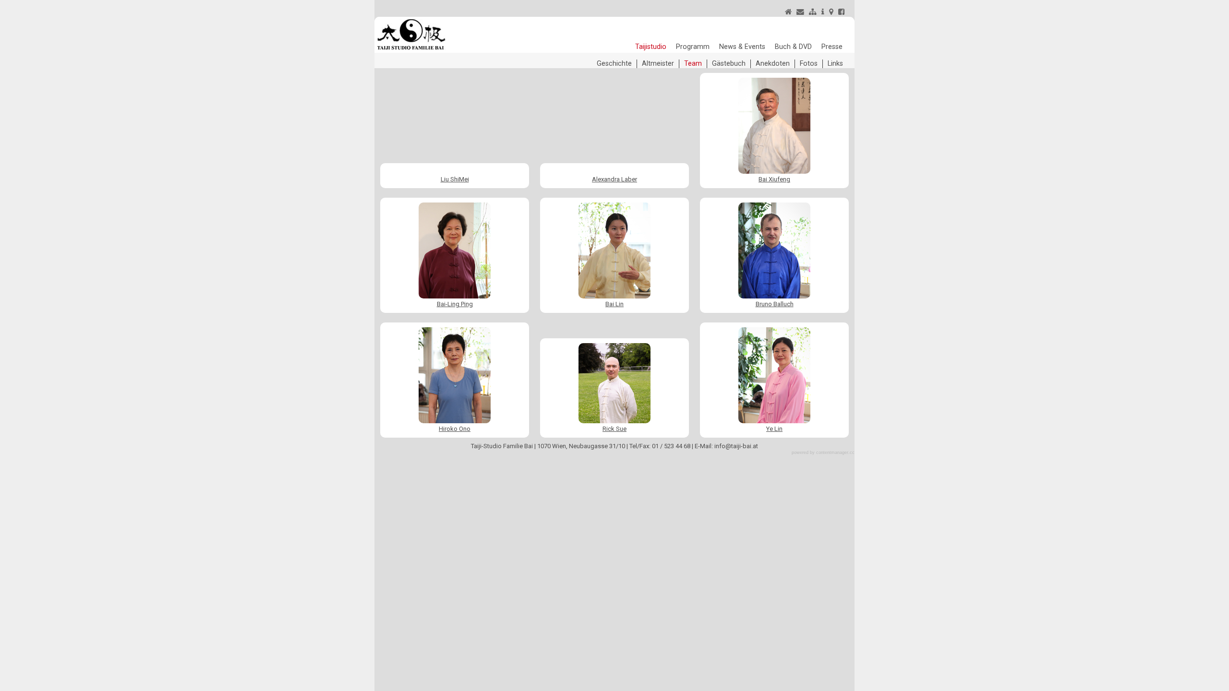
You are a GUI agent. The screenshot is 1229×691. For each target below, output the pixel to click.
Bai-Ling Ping (455, 304)
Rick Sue (614, 428)
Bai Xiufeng (774, 179)
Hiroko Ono (454, 428)
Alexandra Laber (614, 179)
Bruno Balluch (775, 304)
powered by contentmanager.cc (823, 452)
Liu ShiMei (455, 179)
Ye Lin (774, 428)
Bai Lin (614, 304)
